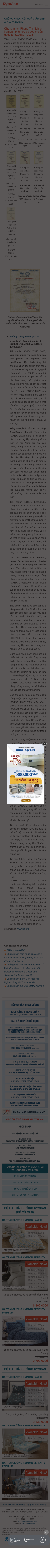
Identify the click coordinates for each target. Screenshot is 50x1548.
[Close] (44, 743)
